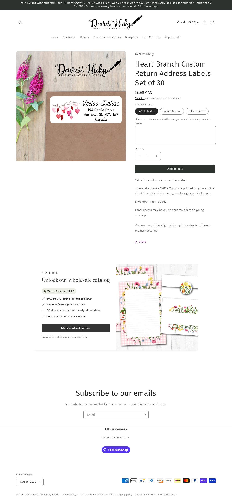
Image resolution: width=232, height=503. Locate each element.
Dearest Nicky (32, 495)
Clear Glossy (197, 111)
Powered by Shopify (49, 495)
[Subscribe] (144, 415)
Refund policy (69, 495)
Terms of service (105, 495)
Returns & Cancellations (116, 437)
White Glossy (172, 111)
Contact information (145, 495)
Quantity (139, 148)
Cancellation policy (167, 495)
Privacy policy (87, 495)
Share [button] (142, 241)
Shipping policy (124, 495)
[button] (20, 23)
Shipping (140, 98)
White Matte (146, 111)
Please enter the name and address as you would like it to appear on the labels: (173, 121)
